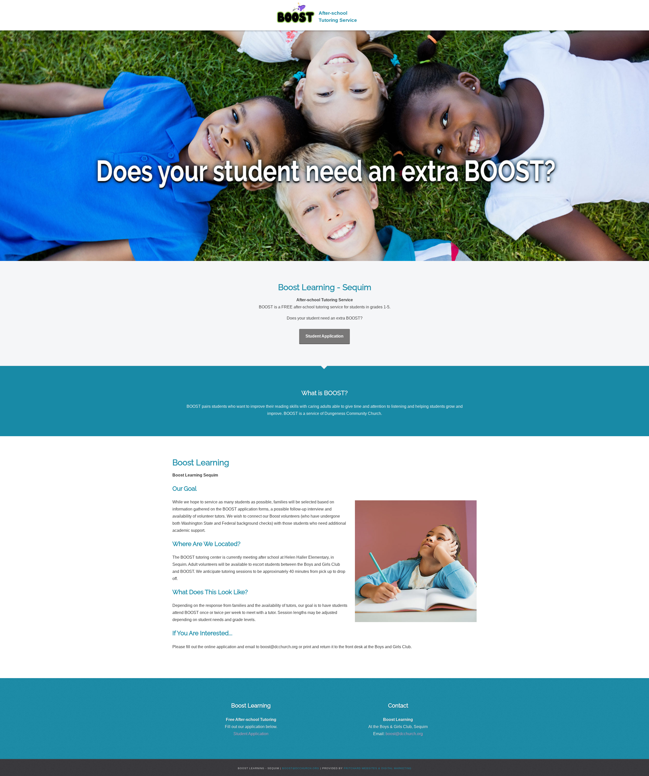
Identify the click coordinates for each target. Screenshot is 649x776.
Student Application (324, 336)
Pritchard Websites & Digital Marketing (377, 768)
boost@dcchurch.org (404, 734)
